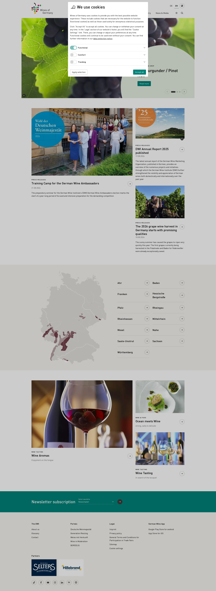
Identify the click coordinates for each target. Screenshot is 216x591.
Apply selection (79, 72)
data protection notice (102, 38)
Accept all (139, 72)
